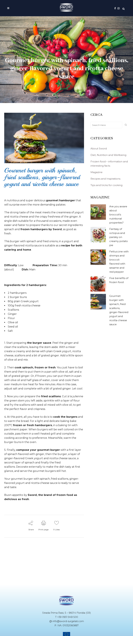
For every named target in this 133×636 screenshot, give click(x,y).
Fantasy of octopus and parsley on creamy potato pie (118, 237)
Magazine (97, 172)
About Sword (99, 148)
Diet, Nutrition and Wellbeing (108, 155)
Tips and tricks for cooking (106, 185)
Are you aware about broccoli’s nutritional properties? (118, 214)
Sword (57, 229)
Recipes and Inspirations (105, 178)
